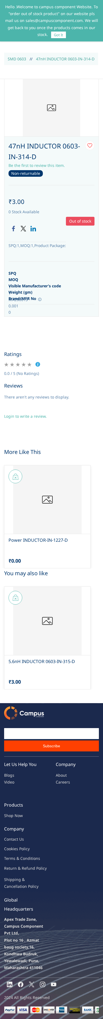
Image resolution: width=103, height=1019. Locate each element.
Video (9, 782)
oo (9, 848)
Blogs (9, 775)
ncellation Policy (23, 886)
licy (27, 848)
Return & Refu (17, 868)
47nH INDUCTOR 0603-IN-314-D (65, 58)
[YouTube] (53, 984)
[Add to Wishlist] (89, 145)
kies (14, 848)
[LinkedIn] (33, 228)
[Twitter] (23, 228)
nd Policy (38, 868)
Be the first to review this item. (37, 165)
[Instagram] (42, 984)
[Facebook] (13, 228)
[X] (31, 984)
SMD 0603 (17, 58)
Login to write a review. (25, 416)
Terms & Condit (18, 858)
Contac (10, 839)
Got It (58, 34)
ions (36, 858)
